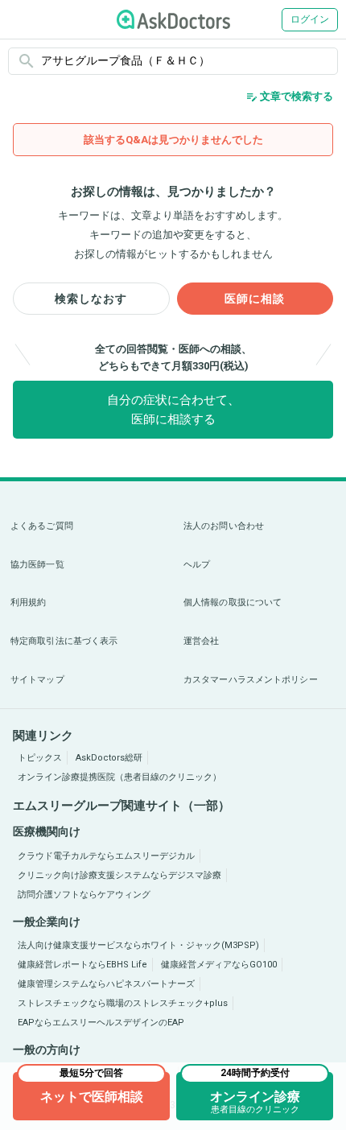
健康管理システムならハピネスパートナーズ (106, 984)
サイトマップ (37, 679)
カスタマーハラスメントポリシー (250, 679)
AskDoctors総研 (109, 758)
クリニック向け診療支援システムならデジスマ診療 (119, 875)
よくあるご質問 (41, 526)
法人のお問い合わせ (223, 526)
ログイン (309, 19)
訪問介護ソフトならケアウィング (84, 894)
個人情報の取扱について (232, 602)
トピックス (40, 758)
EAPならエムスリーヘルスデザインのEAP (101, 1022)
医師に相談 (254, 298)
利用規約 (28, 602)
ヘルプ (196, 564)
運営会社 (201, 641)
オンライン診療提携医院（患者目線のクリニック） (119, 777)
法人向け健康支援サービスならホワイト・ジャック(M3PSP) (138, 945)
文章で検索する (289, 96)
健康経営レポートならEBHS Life (82, 964)
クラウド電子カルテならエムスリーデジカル (106, 856)
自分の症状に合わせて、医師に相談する (173, 410)
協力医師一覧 (37, 564)
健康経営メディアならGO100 (219, 964)
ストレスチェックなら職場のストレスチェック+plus (123, 1003)
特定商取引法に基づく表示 (63, 641)
